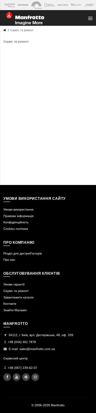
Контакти (9, 303)
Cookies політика (15, 228)
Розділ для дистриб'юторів (22, 253)
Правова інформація (18, 216)
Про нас (9, 259)
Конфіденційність (16, 222)
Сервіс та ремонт (21, 30)
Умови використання (18, 209)
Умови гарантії (14, 284)
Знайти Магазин (15, 310)
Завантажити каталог (18, 297)
